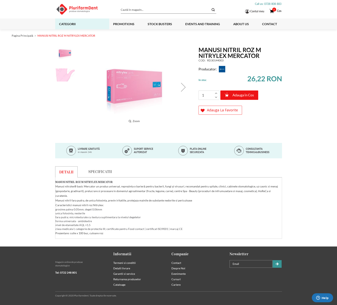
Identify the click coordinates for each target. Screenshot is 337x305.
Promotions (123, 24)
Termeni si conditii (124, 262)
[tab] (66, 171)
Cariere (176, 284)
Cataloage (119, 284)
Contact (269, 24)
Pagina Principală (22, 35)
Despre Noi (178, 268)
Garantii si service (124, 273)
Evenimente (178, 273)
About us (241, 24)
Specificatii (100, 171)
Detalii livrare (121, 268)
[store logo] (82, 9)
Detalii (66, 172)
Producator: (208, 69)
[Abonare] (277, 264)
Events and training (202, 24)
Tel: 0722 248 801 (66, 272)
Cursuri (176, 279)
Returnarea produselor (127, 279)
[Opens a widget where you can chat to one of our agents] (322, 298)
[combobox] (168, 10)
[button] (183, 87)
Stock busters (160, 24)
